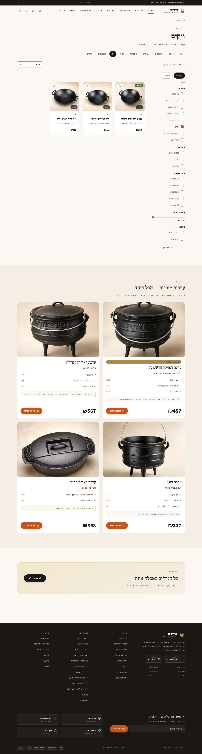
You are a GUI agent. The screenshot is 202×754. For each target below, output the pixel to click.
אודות (72, 10)
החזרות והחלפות (43, 649)
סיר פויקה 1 (174, 494)
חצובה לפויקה (173, 391)
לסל (122, 130)
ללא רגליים (159, 54)
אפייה (122, 54)
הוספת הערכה (115, 410)
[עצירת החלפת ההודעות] (19, 3)
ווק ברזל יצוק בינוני (131, 119)
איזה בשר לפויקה (82, 672)
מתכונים (110, 10)
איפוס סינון (166, 247)
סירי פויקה (139, 10)
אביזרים (145, 54)
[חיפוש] (40, 11)
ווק (113, 54)
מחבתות (133, 54)
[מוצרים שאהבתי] (27, 11)
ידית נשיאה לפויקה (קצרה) (168, 385)
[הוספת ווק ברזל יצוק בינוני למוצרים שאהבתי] (119, 86)
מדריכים (99, 10)
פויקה (171, 54)
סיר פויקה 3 (174, 380)
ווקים (180, 75)
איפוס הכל (166, 75)
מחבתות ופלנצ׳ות (120, 655)
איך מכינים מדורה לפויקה (78, 677)
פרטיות (116, 748)
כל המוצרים (122, 672)
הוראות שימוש (85, 10)
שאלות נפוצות (83, 700)
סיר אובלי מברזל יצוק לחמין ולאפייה (79, 494)
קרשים (89, 54)
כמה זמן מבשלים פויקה (79, 666)
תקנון (122, 748)
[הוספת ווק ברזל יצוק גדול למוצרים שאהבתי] (54, 86)
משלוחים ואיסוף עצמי (41, 643)
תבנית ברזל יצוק (87, 500)
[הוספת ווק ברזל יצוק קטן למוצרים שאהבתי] (87, 86)
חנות (152, 10)
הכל (180, 54)
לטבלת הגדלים (34, 578)
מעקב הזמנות (44, 638)
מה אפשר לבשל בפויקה (79, 660)
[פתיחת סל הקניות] (20, 11)
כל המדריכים (83, 638)
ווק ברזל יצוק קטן (100, 119)
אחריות (46, 655)
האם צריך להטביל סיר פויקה (77, 689)
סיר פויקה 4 (88, 375)
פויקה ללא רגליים (120, 643)
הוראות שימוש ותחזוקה (79, 683)
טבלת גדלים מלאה (81, 649)
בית (183, 20)
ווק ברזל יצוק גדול (66, 119)
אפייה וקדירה (122, 660)
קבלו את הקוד (119, 728)
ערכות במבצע (121, 677)
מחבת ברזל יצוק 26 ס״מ (169, 500)
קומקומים (102, 54)
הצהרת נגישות (107, 748)
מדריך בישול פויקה (81, 655)
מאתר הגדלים (124, 10)
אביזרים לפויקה (121, 649)
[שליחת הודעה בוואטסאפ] (33, 11)
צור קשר (62, 10)
